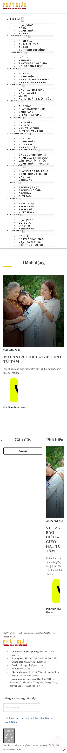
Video (13, 198)
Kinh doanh (26, 228)
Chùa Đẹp (16, 117)
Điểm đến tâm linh (31, 131)
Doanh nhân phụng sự (34, 163)
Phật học (16, 51)
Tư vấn (14, 214)
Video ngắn (26, 212)
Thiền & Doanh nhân (32, 82)
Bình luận (25, 180)
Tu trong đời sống (32, 50)
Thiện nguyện (28, 147)
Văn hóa (15, 84)
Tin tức (15, 19)
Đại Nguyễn (10, 407)
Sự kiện (23, 33)
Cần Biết (15, 230)
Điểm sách (25, 196)
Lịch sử (15, 100)
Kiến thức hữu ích (31, 244)
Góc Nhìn (16, 165)
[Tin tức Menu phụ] (22, 19)
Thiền (13, 68)
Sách (13, 181)
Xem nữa (23, 451)
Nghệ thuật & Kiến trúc (35, 98)
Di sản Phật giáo (30, 115)
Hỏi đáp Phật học (31, 66)
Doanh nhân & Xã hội (33, 174)
